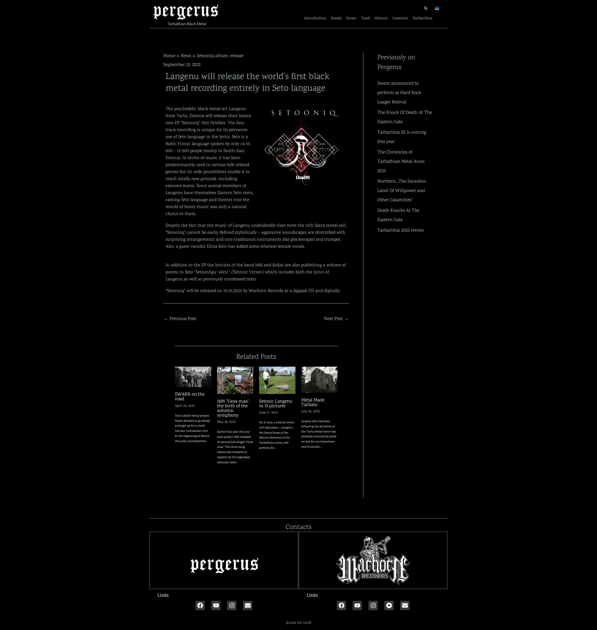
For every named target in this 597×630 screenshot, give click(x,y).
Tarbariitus (422, 17)
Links (163, 595)
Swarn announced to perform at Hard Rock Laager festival (399, 92)
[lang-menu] (437, 8)
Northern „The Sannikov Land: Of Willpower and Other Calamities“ (401, 190)
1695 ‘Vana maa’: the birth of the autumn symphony (233, 408)
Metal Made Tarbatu (312, 402)
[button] (223, 595)
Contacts (400, 17)
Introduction (315, 17)
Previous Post (180, 318)
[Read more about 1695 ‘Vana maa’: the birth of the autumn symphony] (235, 379)
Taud (365, 17)
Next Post (336, 318)
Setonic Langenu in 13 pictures (275, 403)
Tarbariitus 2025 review (400, 230)
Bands (336, 17)
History (381, 17)
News (351, 17)
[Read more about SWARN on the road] (193, 376)
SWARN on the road (190, 396)
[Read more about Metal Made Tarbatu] (319, 379)
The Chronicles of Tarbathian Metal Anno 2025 (400, 161)
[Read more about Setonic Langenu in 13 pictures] (277, 379)
